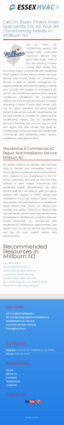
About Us (11, 373)
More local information (16, 266)
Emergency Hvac (16, 328)
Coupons (11, 385)
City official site (11, 263)
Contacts (11, 377)
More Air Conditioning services (20, 285)
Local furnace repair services (19, 278)
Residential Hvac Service (20, 320)
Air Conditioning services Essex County (25, 281)
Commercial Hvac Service (21, 324)
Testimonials (13, 381)
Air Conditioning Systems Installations (27, 317)
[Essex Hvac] (32, 7)
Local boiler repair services (18, 274)
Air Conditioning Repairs (20, 313)
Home (9, 370)
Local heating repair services (19, 270)
